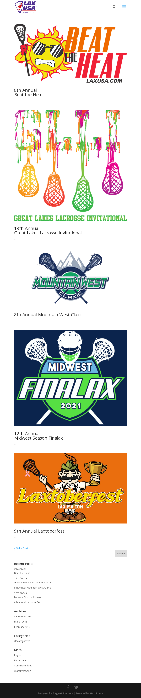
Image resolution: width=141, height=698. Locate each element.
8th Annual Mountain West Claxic (48, 314)
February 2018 (22, 627)
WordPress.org (22, 670)
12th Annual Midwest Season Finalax (38, 435)
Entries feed (20, 660)
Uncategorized (22, 641)
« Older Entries (22, 548)
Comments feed (23, 665)
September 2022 (23, 616)
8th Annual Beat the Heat (28, 92)
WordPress (96, 693)
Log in (17, 655)
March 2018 (20, 621)
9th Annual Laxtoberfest (39, 531)
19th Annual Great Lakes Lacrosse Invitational (48, 230)
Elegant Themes (62, 693)
